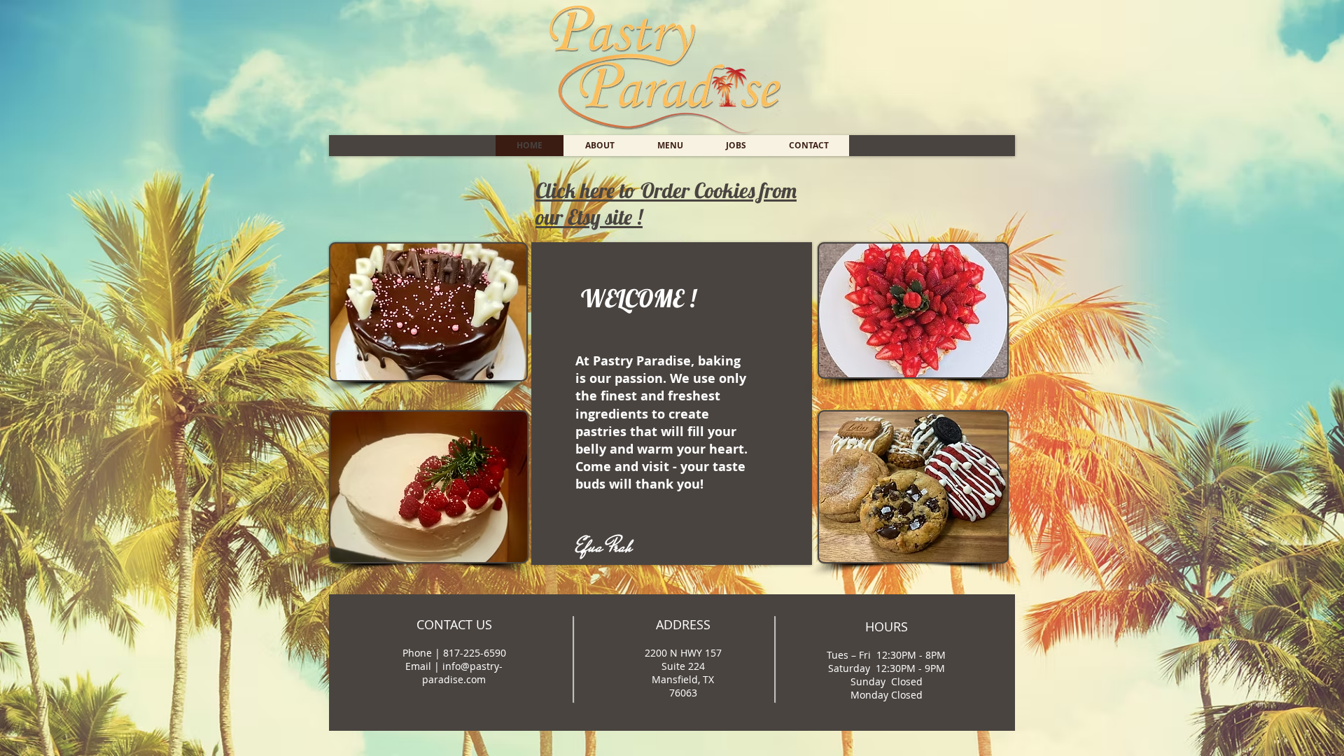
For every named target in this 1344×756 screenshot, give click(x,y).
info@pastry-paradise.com (462, 672)
